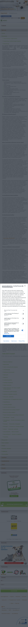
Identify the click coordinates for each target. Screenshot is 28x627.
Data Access (14, 341)
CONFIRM (8, 336)
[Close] (25, 286)
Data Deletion (6, 341)
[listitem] (14, 311)
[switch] (23, 313)
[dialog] (14, 314)
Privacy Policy (22, 341)
